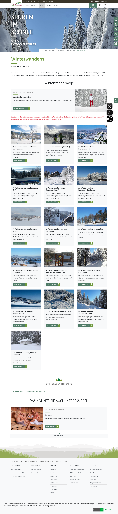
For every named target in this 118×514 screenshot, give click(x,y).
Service (56, 6)
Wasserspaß (54, 479)
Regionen (51, 50)
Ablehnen (96, 510)
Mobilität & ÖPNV (95, 476)
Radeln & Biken (54, 483)
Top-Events (73, 476)
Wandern (53, 469)
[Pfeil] (29, 108)
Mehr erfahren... (109, 510)
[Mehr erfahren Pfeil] (26, 160)
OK (102, 510)
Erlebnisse (49, 6)
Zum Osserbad (50, 426)
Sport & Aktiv (54, 489)
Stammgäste (93, 486)
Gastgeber (34, 6)
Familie (52, 473)
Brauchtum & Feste (75, 479)
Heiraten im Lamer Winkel (18, 476)
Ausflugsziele (54, 476)
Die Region (26, 6)
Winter (73, 50)
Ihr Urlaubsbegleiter (96, 469)
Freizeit (42, 6)
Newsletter (93, 479)
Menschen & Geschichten (18, 473)
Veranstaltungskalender (77, 469)
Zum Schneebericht (20, 108)
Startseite (44, 50)
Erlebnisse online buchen (77, 473)
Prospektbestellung (96, 483)
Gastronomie (34, 473)
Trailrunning (53, 486)
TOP (116, 101)
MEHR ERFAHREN (18, 161)
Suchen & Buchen (36, 469)
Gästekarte (93, 473)
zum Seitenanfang (59, 435)
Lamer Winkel (60, 50)
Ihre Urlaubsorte (16, 469)
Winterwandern (81, 50)
